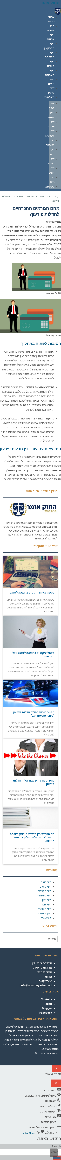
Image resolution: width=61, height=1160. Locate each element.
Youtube (46, 999)
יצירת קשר (45, 981)
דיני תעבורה (44, 909)
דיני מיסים (43, 196)
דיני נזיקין (46, 900)
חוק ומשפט (44, 913)
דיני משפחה (44, 895)
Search (56, 1146)
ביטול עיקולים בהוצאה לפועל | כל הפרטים (33, 655)
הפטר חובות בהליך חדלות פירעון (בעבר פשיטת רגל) (33, 714)
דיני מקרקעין (44, 891)
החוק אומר (50, 2)
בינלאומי (49, 97)
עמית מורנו (28, 1132)
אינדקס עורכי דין (42, 963)
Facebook (45, 1012)
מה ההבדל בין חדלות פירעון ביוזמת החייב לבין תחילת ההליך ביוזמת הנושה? (32, 837)
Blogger (47, 1008)
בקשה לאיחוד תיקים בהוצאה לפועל (32, 592)
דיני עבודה (45, 904)
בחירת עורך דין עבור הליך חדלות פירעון (33, 782)
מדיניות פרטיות (42, 967)
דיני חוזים (46, 882)
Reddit (48, 1003)
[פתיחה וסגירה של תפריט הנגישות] (56, 1068)
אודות (48, 976)
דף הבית (55, 196)
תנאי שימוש (44, 972)
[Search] (57, 1158)
